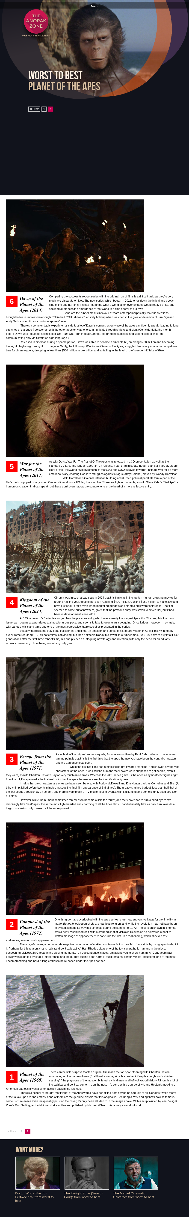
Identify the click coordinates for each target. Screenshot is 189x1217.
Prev (35, 109)
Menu (94, 6)
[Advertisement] (117, 164)
